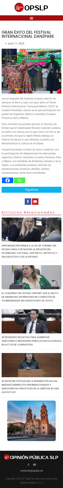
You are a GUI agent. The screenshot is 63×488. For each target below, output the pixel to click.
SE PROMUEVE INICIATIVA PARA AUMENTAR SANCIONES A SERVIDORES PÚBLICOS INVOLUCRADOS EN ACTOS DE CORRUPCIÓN (31, 341)
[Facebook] (7, 180)
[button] (31, 18)
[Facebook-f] (28, 201)
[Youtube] (35, 201)
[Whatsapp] (19, 180)
